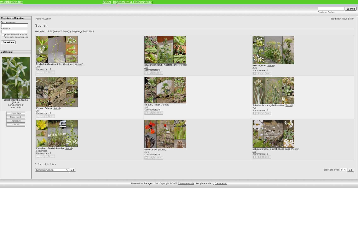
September (41, 151)
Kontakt (15, 125)
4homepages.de (186, 183)
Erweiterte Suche (326, 12)
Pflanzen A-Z (15, 117)
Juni (38, 66)
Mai (254, 151)
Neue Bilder (348, 18)
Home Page (16, 113)
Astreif (79, 64)
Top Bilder (336, 18)
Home (38, 18)
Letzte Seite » (49, 164)
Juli (146, 67)
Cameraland (221, 183)
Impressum (16, 121)
